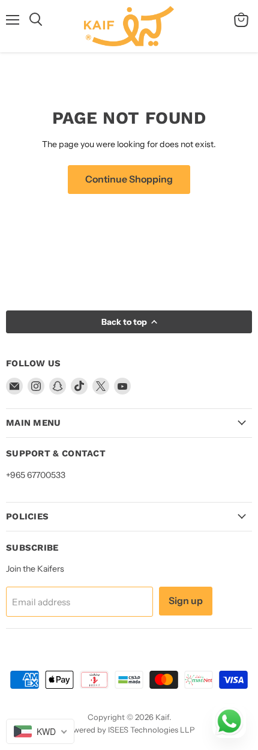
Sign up (186, 600)
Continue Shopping (129, 179)
